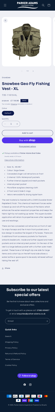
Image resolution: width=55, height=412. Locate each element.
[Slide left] (22, 71)
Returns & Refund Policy (15, 354)
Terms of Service (12, 359)
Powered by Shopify (40, 405)
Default (8, 113)
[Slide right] (33, 71)
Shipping (14, 104)
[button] (5, 5)
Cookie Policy (11, 365)
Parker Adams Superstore (23, 405)
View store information (14, 160)
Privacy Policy (11, 348)
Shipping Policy (12, 342)
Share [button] (7, 268)
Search (8, 336)
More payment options (27, 146)
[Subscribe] (47, 321)
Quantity (5, 119)
